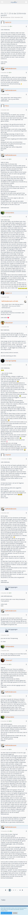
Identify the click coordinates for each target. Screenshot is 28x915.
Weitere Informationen (6, 913)
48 (20, 890)
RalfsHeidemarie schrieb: (10, 301)
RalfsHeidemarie (6, 17)
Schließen (15, 913)
